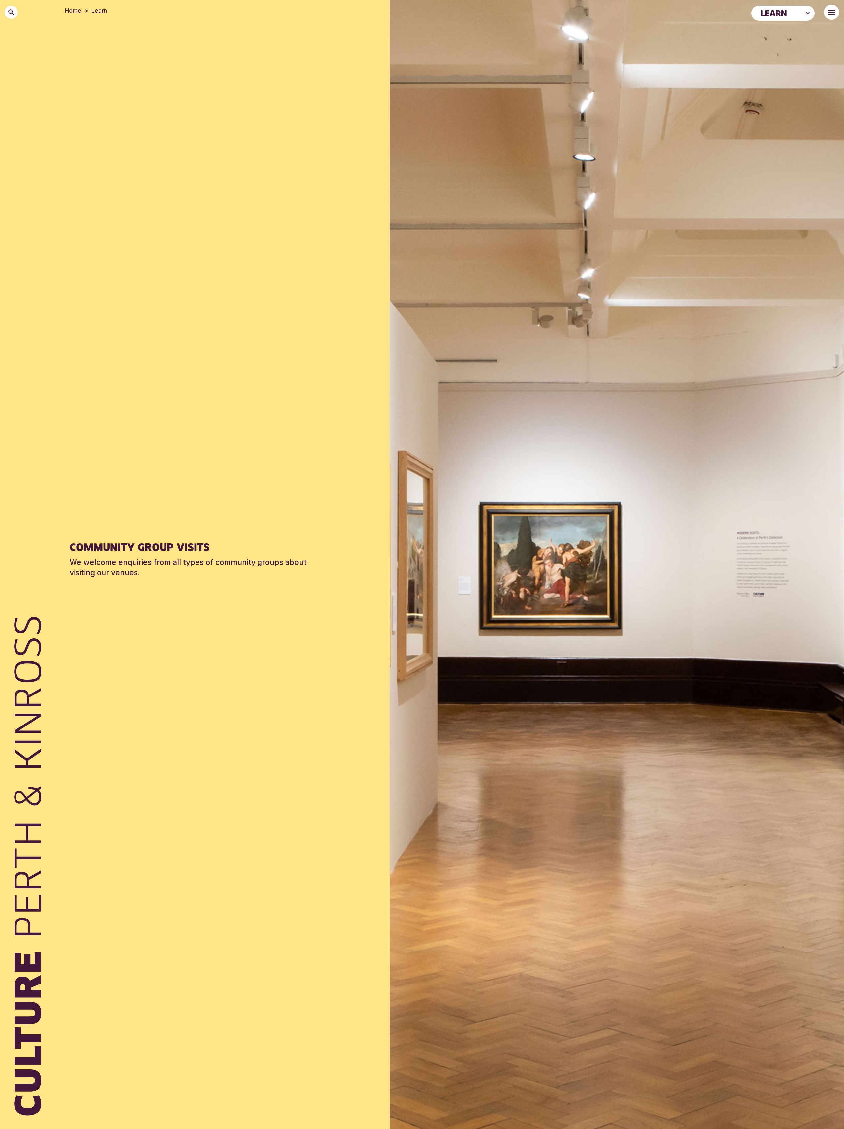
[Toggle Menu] (831, 12)
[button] (808, 12)
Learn (99, 10)
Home (73, 10)
